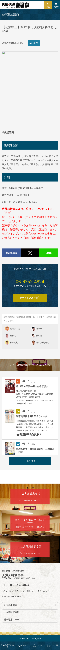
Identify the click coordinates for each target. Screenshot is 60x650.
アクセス (39, 645)
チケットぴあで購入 (30, 297)
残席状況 (24, 645)
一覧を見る (30, 461)
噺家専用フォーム (12, 619)
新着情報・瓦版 (9, 646)
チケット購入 (54, 645)
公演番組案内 (10, 605)
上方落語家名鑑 (11, 612)
